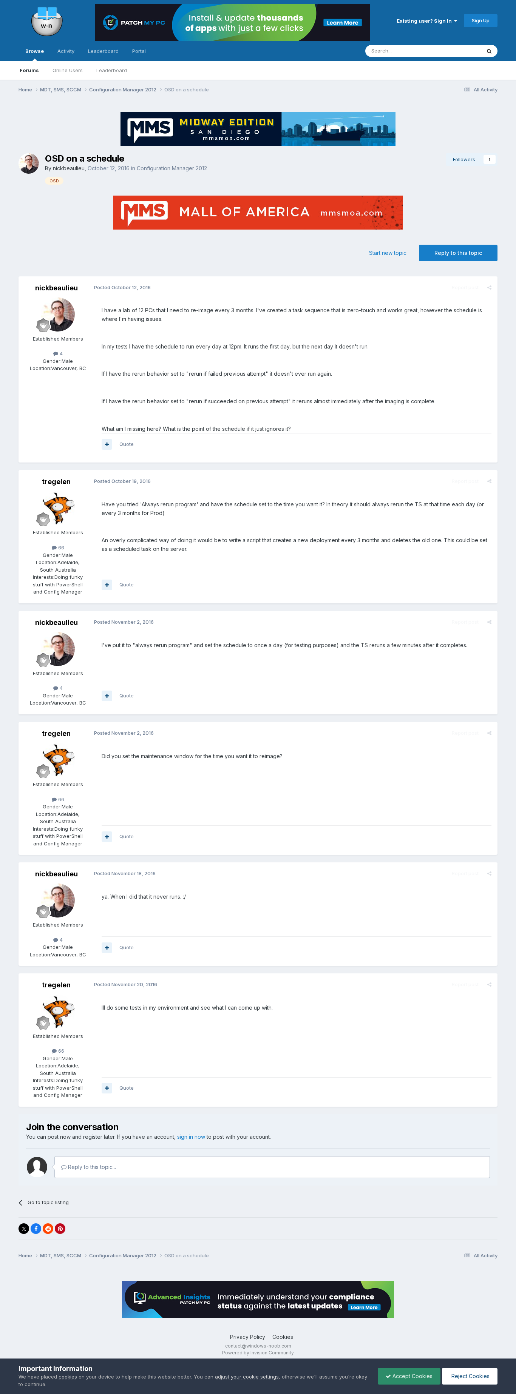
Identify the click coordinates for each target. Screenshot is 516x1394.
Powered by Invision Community (258, 1352)
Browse (34, 51)
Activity (65, 51)
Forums (29, 70)
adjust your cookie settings (247, 1377)
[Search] (489, 51)
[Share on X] (24, 1228)
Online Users (68, 70)
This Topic (459, 51)
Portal (139, 51)
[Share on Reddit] (48, 1228)
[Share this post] (489, 287)
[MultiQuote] (107, 444)
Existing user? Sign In (425, 21)
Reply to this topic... (91, 1167)
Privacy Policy (247, 1337)
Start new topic (387, 253)
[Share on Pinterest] (60, 1228)
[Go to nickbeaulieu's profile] (29, 163)
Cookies (282, 1337)
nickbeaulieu (69, 168)
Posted (122, 287)
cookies (68, 1377)
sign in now (191, 1136)
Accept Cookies (412, 1376)
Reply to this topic (458, 253)
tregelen (56, 482)
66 (60, 547)
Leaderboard (111, 70)
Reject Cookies (470, 1376)
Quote (126, 444)
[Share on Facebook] (36, 1228)
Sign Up (481, 20)
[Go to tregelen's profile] (58, 508)
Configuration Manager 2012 (172, 168)
